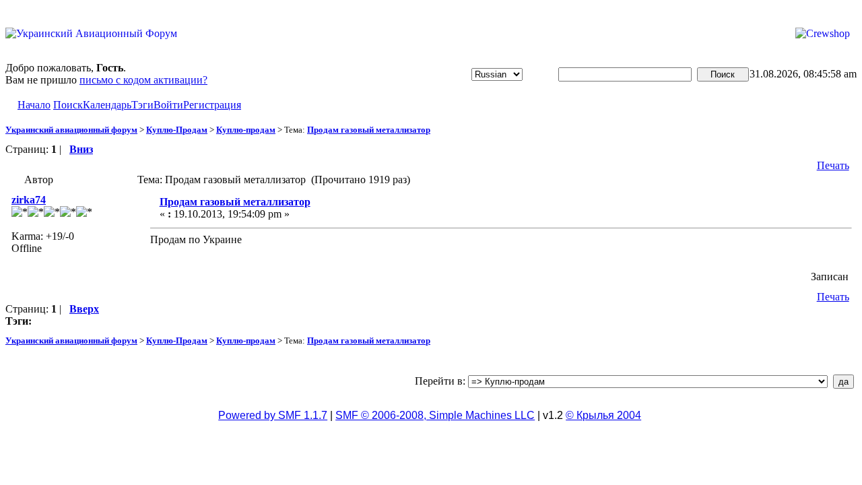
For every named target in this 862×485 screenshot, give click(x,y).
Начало (34, 104)
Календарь (107, 104)
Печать (833, 165)
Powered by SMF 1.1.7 (272, 415)
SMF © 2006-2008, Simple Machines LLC (435, 415)
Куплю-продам (245, 130)
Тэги (142, 104)
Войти (168, 104)
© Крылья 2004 (603, 415)
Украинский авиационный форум (71, 130)
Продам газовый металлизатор (368, 130)
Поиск (68, 104)
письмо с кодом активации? (143, 80)
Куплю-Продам (176, 130)
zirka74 (28, 199)
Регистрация (212, 104)
